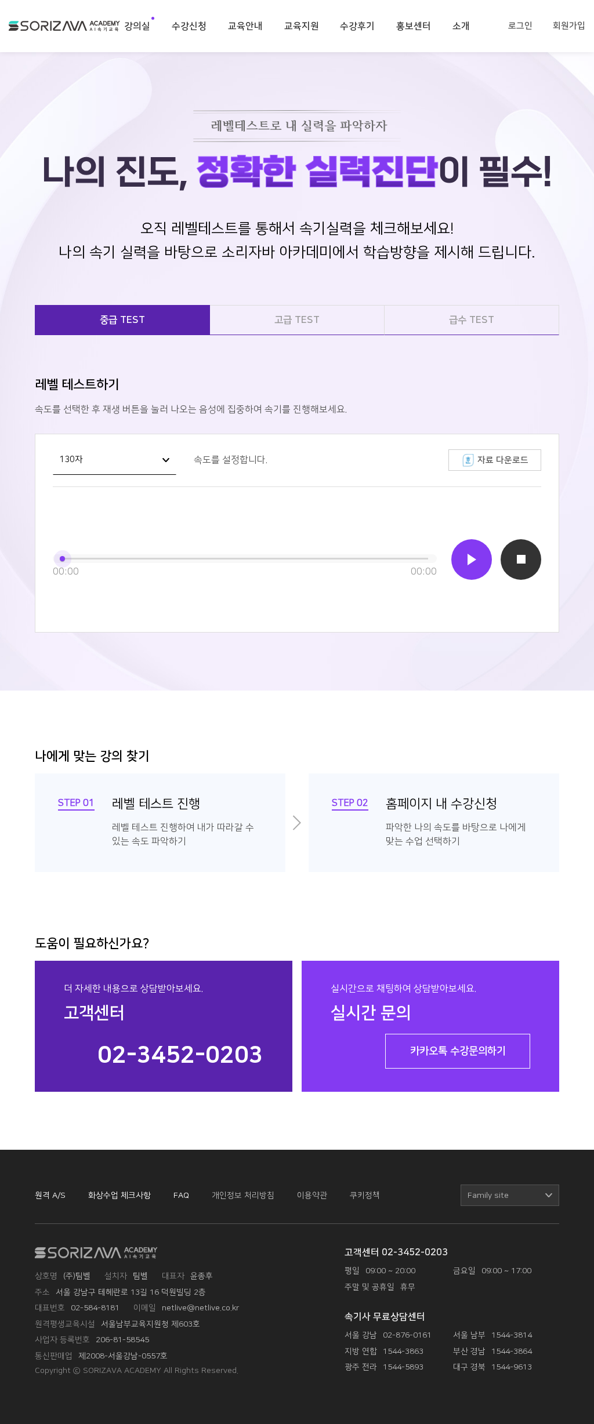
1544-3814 (511, 1335)
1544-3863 (403, 1351)
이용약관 (312, 1195)
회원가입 (569, 26)
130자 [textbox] (71, 459)
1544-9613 (511, 1367)
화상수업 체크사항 (119, 1195)
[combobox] (114, 460)
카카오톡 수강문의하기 (458, 1051)
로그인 (520, 26)
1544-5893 (403, 1367)
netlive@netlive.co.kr (200, 1307)
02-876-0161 (407, 1335)
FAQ (181, 1195)
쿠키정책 (365, 1195)
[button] (471, 559)
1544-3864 (511, 1351)
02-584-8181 (95, 1307)
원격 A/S (50, 1195)
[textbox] (510, 1195)
